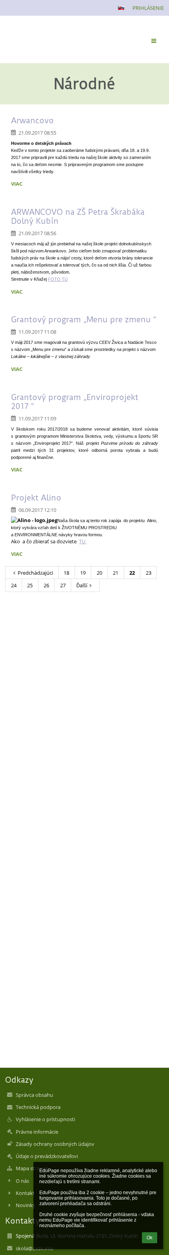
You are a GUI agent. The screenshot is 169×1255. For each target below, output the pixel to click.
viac (16, 183)
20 (99, 572)
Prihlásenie (148, 7)
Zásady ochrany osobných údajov (55, 1143)
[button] (121, 8)
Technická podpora (38, 1107)
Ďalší (81, 585)
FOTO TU (58, 279)
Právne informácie (37, 1131)
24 (14, 585)
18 (66, 572)
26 (46, 585)
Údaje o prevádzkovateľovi (47, 1156)
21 (115, 572)
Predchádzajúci (35, 572)
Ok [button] (149, 1237)
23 (148, 572)
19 (83, 572)
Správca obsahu (34, 1094)
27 (63, 585)
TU (82, 541)
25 (30, 585)
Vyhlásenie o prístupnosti (45, 1119)
